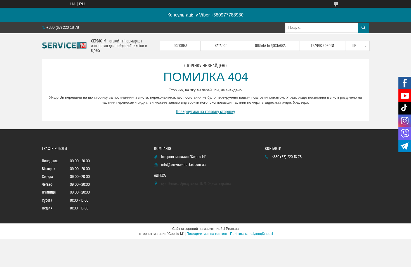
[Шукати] (363, 28)
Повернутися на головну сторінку (205, 111)
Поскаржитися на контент (207, 234)
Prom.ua (232, 229)
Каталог (221, 46)
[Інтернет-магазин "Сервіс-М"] (64, 46)
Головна (180, 46)
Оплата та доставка (270, 46)
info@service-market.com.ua (183, 165)
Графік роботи (322, 46)
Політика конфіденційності (251, 234)
